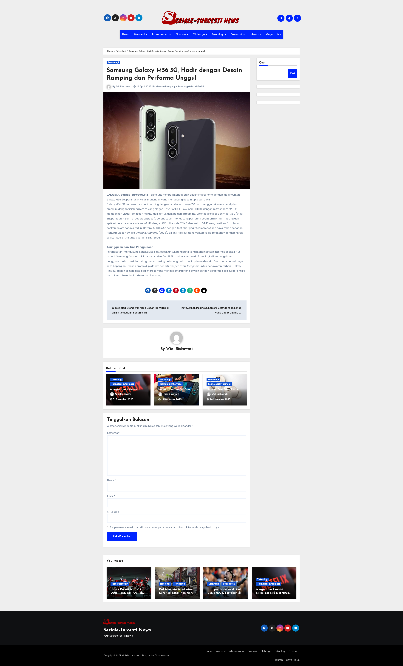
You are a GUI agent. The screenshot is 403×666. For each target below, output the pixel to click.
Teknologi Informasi (122, 384)
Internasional (160, 34)
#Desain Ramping (165, 86)
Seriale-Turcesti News (127, 630)
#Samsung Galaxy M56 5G (190, 86)
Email (111, 496)
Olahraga (199, 34)
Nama (111, 480)
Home (125, 34)
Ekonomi (181, 34)
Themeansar (161, 655)
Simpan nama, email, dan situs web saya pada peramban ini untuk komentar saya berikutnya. (165, 527)
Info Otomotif (120, 584)
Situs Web (113, 511)
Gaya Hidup (273, 34)
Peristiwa (179, 584)
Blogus (146, 655)
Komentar (113, 432)
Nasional (140, 34)
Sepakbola (229, 584)
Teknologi (218, 34)
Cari (262, 62)
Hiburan (254, 34)
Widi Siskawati (124, 86)
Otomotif (237, 34)
